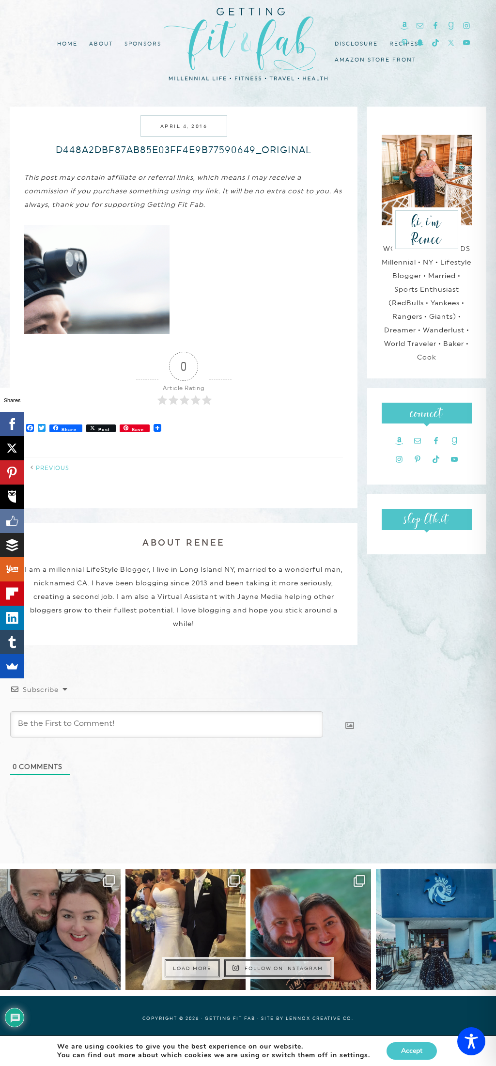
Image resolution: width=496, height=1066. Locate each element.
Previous (52, 468)
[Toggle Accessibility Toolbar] (471, 1041)
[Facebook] (12, 424)
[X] (12, 448)
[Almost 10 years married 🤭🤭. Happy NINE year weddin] (185, 929)
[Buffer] (12, 545)
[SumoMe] (12, 666)
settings (354, 1055)
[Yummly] (12, 569)
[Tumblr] (12, 642)
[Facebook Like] (12, 521)
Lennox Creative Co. (320, 1018)
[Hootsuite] (12, 497)
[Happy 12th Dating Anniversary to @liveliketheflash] (310, 929)
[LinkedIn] (12, 618)
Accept (411, 1050)
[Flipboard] (12, 593)
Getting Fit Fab (248, 42)
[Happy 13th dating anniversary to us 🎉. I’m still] (60, 929)
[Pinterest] (12, 472)
